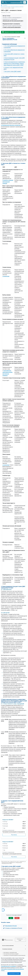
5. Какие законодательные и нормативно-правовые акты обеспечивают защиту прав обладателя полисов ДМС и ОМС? (14, 63)
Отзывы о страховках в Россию (13, 928)
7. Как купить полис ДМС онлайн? (12, 71)
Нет (17, 918)
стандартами (6, 276)
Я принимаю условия (14, 973)
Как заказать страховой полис (10, 952)
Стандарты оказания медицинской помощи (8, 182)
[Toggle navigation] (3, 2)
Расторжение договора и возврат (11, 953)
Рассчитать (14, 834)
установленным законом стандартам (10, 125)
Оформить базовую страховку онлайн (13, 32)
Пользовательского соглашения (8, 966)
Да (10, 918)
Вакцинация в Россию (11, 925)
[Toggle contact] (6, 2)
